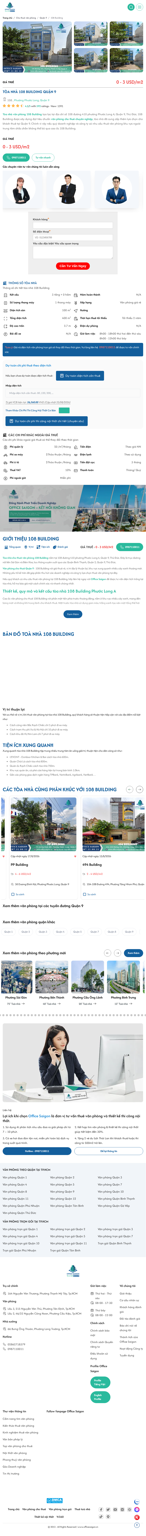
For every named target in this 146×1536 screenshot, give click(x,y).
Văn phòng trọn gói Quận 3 (115, 1229)
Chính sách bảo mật (100, 1332)
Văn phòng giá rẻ (130, 302)
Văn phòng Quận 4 (15, 1184)
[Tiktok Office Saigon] (101, 1517)
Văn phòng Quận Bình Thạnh (116, 1198)
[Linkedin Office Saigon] (122, 1509)
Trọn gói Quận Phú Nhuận (19, 1250)
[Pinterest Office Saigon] (129, 1509)
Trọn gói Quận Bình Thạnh (114, 1243)
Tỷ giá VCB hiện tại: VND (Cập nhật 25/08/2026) (38, 402)
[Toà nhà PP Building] (109, 824)
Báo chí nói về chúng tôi (128, 1328)
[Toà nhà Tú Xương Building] (37, 824)
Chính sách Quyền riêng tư (101, 1344)
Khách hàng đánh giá (131, 1309)
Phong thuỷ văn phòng (17, 1460)
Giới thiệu (126, 1293)
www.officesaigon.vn (88, 1527)
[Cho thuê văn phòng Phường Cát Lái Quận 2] (126, 983)
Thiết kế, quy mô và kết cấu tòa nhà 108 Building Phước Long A (59, 591)
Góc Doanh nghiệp (14, 1467)
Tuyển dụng (127, 1355)
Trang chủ (13, 1509)
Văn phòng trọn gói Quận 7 (115, 1236)
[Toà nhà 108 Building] (37, 46)
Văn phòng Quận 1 (15, 1177)
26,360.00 (32, 402)
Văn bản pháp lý (13, 1439)
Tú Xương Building (18, 864)
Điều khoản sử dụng (99, 1356)
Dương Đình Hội (92, 884)
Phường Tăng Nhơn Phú (38, 884)
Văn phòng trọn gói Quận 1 (20, 1229)
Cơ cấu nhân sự (129, 1300)
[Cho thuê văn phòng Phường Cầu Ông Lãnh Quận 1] (55, 983)
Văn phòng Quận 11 (15, 1198)
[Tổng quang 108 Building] (91, 60)
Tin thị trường (11, 1473)
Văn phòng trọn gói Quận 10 (21, 1243)
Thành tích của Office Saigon (129, 1339)
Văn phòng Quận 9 (62, 1191)
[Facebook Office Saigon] (101, 1509)
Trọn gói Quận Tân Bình (65, 1250)
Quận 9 (44, 100)
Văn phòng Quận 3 (110, 1177)
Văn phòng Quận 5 (62, 1184)
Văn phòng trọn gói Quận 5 (67, 1236)
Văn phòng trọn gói (60, 1509)
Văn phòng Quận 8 (15, 1191)
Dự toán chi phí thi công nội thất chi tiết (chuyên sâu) (49, 421)
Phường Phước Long (26, 100)
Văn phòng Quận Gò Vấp (114, 1206)
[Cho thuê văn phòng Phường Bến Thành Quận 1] (19, 983)
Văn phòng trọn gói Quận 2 (67, 1229)
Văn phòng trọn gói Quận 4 (20, 1236)
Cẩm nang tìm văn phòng (18, 1419)
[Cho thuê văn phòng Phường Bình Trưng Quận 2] (90, 983)
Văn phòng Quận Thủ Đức (19, 1213)
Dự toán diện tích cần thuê (82, 376)
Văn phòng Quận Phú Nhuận (21, 1206)
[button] (139, 789)
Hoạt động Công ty (131, 1349)
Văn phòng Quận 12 (63, 1198)
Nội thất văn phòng (15, 1453)
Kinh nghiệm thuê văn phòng (20, 1432)
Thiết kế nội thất (44, 1517)
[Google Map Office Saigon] (108, 1517)
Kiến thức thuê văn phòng (18, 1426)
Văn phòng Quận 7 (110, 1184)
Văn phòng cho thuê (34, 1509)
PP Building (84, 864)
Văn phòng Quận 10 (111, 1191)
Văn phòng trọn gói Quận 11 (68, 1243)
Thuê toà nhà (82, 1509)
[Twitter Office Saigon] (108, 1509)
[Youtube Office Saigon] (115, 1509)
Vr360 (60, 1517)
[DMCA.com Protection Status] (55, 1500)
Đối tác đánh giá (130, 1319)
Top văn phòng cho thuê (17, 1446)
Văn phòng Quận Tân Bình (67, 1206)
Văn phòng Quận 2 (62, 1177)
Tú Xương (18, 884)
